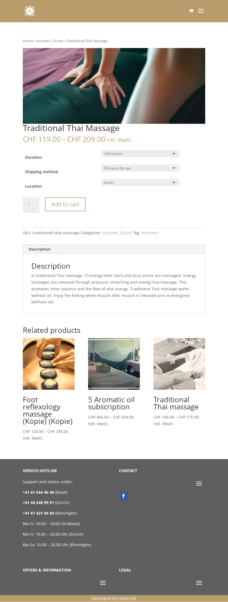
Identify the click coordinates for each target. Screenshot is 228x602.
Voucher (43, 40)
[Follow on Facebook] (123, 496)
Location (33, 186)
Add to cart (65, 204)
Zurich (58, 40)
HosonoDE (127, 598)
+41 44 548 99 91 (38, 502)
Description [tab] (40, 249)
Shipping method (41, 171)
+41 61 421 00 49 (38, 513)
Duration (33, 157)
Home (28, 40)
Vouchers (149, 232)
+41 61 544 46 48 (39, 492)
